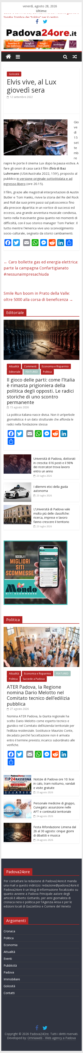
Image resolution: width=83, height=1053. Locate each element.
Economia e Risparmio (55, 366)
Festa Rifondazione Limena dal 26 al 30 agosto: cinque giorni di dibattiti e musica (54, 831)
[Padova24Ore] (8, 56)
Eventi (8, 959)
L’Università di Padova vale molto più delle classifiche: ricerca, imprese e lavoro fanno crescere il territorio (51, 515)
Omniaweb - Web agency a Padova (51, 1038)
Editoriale (14, 372)
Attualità (14, 366)
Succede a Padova (34, 679)
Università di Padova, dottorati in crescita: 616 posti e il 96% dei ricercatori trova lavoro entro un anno (54, 465)
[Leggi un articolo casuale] (74, 56)
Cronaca (9, 931)
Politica (47, 372)
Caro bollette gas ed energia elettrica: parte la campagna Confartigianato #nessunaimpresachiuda (41, 268)
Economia (10, 945)
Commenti (30, 366)
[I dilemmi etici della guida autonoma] (17, 485)
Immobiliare (12, 979)
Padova (9, 972)
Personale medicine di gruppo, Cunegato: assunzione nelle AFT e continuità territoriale (54, 807)
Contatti (9, 993)
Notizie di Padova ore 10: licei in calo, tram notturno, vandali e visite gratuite (54, 783)
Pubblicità (10, 965)
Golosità (14, 74)
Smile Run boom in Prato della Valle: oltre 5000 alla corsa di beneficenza (38, 296)
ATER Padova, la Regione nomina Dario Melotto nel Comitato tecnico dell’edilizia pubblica (38, 695)
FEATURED (32, 372)
